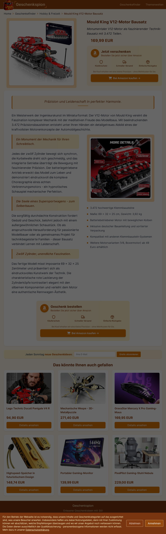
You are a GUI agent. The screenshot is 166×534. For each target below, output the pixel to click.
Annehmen (154, 523)
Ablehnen (134, 523)
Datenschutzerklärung (37, 529)
